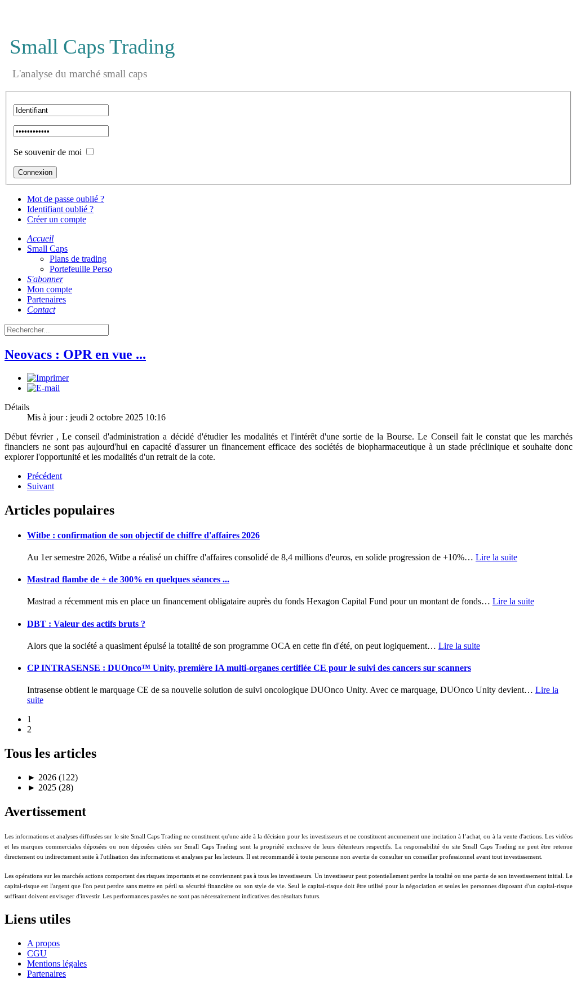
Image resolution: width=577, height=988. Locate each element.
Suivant (40, 486)
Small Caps (47, 248)
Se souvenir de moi (48, 152)
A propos (43, 943)
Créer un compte (56, 219)
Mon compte (49, 289)
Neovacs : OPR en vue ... (75, 354)
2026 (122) (52, 777)
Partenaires (46, 299)
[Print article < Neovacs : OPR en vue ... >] (48, 378)
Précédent (44, 476)
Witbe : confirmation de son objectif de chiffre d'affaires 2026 (143, 535)
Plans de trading (78, 259)
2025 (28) (50, 787)
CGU (37, 953)
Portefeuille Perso (81, 269)
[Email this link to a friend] (43, 388)
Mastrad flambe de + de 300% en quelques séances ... (128, 579)
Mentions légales (57, 963)
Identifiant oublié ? (60, 209)
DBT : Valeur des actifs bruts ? (86, 624)
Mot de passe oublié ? (65, 199)
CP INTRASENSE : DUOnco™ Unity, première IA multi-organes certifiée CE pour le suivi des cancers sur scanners (249, 668)
